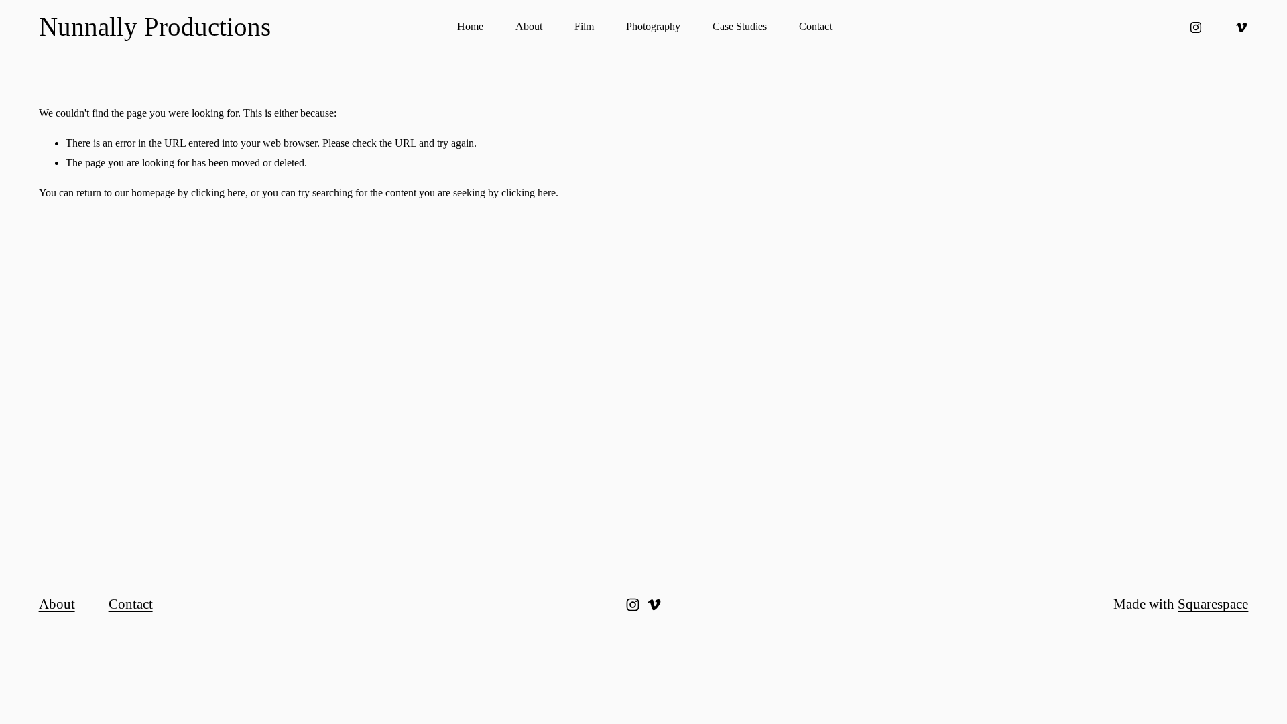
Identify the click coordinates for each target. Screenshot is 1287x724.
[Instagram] (1196, 27)
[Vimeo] (1241, 27)
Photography (653, 26)
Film (584, 26)
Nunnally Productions (155, 26)
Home (470, 26)
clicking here (218, 192)
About (528, 26)
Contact (815, 26)
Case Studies (740, 26)
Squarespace (1213, 604)
